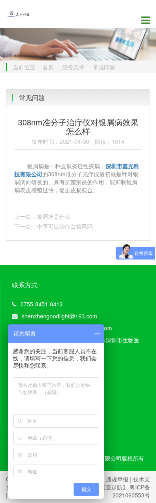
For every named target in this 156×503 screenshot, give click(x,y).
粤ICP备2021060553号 (131, 491)
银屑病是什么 (53, 216)
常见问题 (104, 67)
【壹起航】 (114, 487)
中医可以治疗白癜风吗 (65, 226)
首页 (48, 67)
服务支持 (73, 67)
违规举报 (117, 479)
